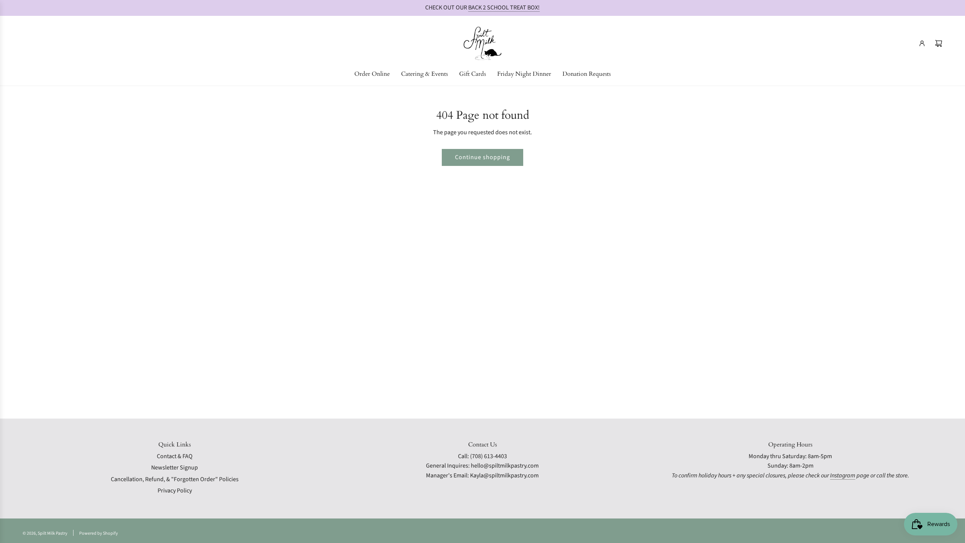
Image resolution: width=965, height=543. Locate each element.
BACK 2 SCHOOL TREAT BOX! (504, 7)
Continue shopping (482, 157)
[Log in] (922, 43)
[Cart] (938, 43)
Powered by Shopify (98, 533)
